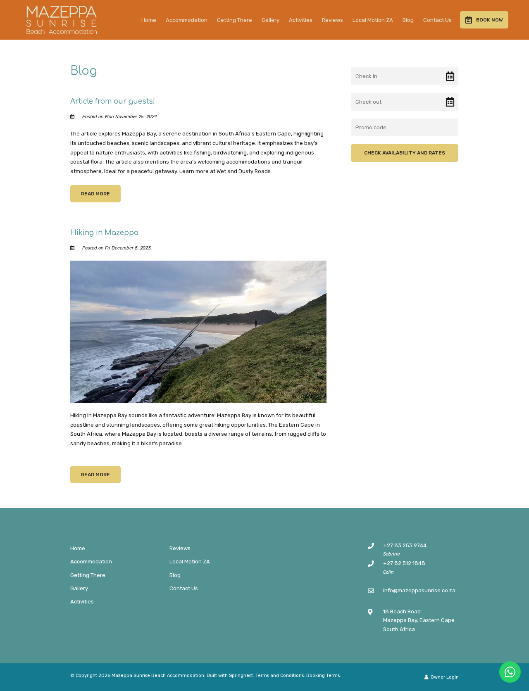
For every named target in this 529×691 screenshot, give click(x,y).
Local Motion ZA (373, 20)
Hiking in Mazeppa (104, 233)
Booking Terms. (323, 675)
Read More (95, 194)
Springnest (241, 675)
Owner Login (444, 677)
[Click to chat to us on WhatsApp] (510, 672)
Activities (300, 20)
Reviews (332, 20)
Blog (408, 20)
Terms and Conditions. (280, 675)
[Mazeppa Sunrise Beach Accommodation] (61, 19)
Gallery (270, 20)
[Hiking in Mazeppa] (198, 331)
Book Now (489, 20)
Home (148, 20)
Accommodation (186, 20)
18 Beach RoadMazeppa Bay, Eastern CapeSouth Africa (419, 620)
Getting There (234, 20)
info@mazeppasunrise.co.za (419, 590)
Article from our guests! (112, 101)
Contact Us (437, 20)
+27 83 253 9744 (405, 545)
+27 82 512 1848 (404, 563)
